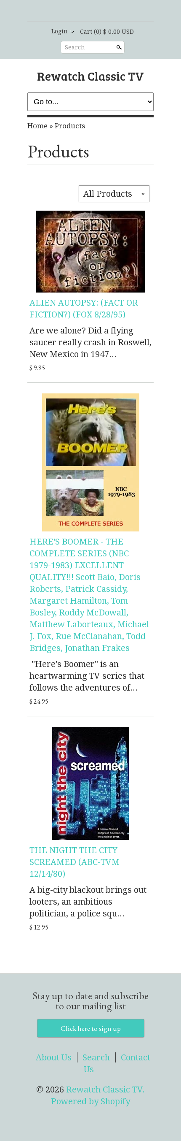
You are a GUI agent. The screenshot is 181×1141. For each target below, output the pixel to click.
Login (59, 31)
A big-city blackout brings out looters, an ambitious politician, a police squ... (87, 902)
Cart (107, 31)
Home (37, 126)
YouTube (111, 11)
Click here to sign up (91, 1028)
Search (75, 47)
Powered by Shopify (90, 1101)
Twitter (97, 11)
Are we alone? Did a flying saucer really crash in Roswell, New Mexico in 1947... (90, 342)
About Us (54, 1057)
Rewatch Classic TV (90, 76)
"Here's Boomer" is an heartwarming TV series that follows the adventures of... (86, 676)
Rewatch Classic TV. (105, 1089)
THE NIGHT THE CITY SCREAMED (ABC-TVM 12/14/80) (74, 862)
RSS (69, 11)
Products (70, 126)
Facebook (83, 11)
